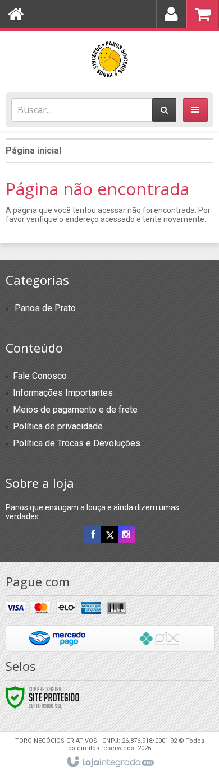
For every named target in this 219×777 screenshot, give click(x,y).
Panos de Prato (45, 308)
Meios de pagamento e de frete (75, 409)
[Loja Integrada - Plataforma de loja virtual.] (110, 762)
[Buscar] (164, 110)
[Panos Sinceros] (109, 58)
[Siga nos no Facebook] (92, 534)
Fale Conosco (40, 376)
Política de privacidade (58, 426)
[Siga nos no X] (109, 534)
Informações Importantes (63, 392)
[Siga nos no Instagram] (126, 534)
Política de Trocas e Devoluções (76, 443)
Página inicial (33, 150)
